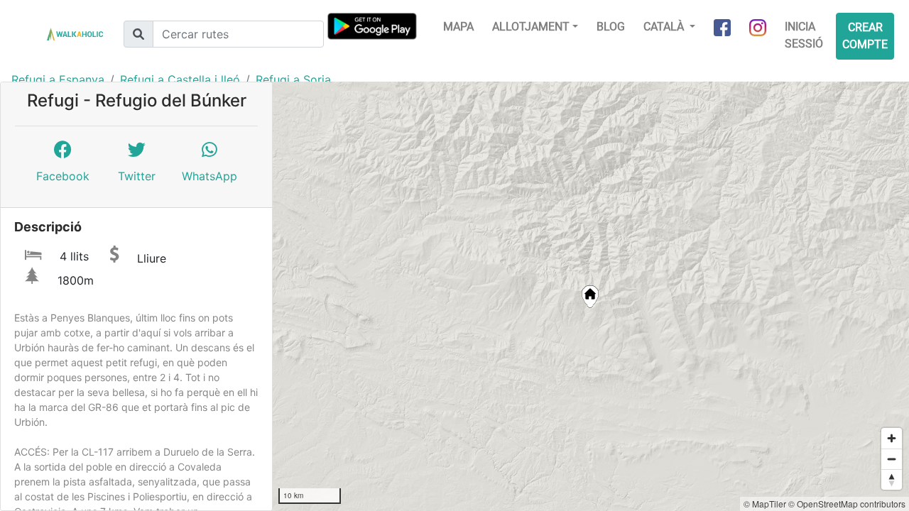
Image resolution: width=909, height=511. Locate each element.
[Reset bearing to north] (891, 479)
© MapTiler (765, 504)
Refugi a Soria (293, 79)
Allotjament (531, 26)
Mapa (458, 26)
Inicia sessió (804, 35)
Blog (611, 26)
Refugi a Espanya (57, 79)
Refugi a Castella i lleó (180, 79)
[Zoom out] (891, 459)
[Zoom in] (891, 438)
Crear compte (865, 36)
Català (665, 26)
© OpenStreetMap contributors (846, 504)
